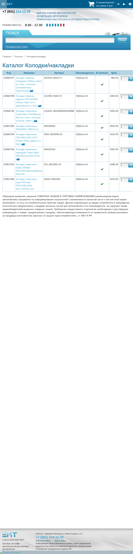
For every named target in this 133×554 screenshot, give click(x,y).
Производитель (85, 72)
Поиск (122, 40)
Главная (6, 56)
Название (29, 72)
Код (9, 72)
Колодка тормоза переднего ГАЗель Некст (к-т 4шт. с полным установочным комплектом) (29, 84)
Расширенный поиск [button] (16, 46)
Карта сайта (60, 541)
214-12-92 (16, 11)
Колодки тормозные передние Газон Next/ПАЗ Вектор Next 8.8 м (28, 152)
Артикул (59, 72)
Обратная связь (43, 541)
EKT (9, 4)
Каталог (19, 56)
